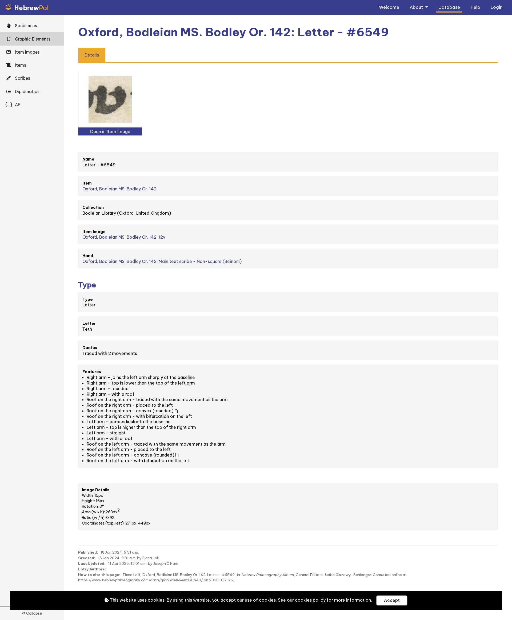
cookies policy (310, 600)
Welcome (389, 7)
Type (87, 299)
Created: (86, 557)
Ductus (89, 347)
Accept (392, 600)
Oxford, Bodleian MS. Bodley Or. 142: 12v (123, 237)
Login (496, 7)
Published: (88, 552)
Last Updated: (91, 563)
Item (87, 183)
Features (91, 371)
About (417, 7)
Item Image (94, 231)
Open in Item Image (110, 131)
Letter (89, 323)
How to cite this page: (99, 574)
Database (449, 7)
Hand (87, 255)
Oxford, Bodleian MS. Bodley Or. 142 (119, 188)
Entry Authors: (92, 569)
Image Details (95, 489)
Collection (93, 207)
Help (475, 7)
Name (88, 159)
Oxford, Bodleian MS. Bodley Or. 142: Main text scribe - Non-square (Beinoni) (162, 261)
